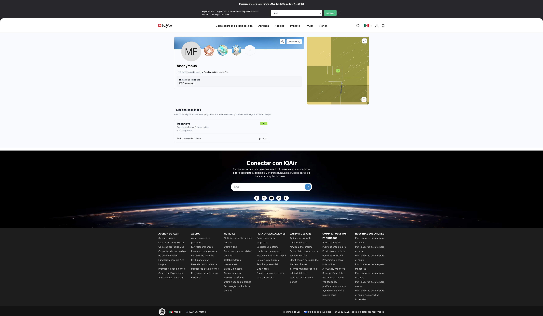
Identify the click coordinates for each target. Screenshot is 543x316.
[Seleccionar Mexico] (368, 25)
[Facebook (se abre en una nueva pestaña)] (256, 198)
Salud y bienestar (234, 268)
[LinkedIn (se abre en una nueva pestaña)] (286, 198)
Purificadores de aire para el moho (369, 249)
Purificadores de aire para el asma (369, 240)
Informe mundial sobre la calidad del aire (304, 270)
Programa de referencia (204, 273)
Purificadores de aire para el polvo (369, 275)
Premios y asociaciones (171, 268)
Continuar (330, 13)
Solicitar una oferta (268, 246)
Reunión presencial (267, 264)
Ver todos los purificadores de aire (334, 284)
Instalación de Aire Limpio (271, 255)
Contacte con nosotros (171, 242)
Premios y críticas (234, 277)
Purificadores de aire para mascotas (369, 266)
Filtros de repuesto (333, 277)
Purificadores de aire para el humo (369, 257)
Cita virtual (263, 268)
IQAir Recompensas (202, 246)
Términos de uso (292, 311)
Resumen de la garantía (204, 251)
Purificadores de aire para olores (369, 284)
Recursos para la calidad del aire (238, 253)
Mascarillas (328, 264)
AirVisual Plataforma (301, 246)
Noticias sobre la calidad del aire (238, 240)
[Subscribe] (308, 187)
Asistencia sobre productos (200, 240)
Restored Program (332, 255)
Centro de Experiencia (170, 273)
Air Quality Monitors (333, 268)
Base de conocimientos (204, 264)
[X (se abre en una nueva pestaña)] (264, 198)
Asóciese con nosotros (171, 277)
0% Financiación (200, 260)
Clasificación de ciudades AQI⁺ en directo (304, 262)
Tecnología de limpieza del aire (237, 288)
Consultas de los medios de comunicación (172, 253)
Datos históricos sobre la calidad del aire (304, 253)
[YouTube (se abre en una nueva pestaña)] (271, 198)
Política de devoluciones (205, 268)
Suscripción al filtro (333, 273)
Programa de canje (333, 260)
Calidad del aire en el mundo (301, 279)
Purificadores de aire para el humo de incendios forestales (369, 295)
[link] (358, 26)
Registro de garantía (202, 255)
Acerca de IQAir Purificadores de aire (334, 244)
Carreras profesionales (171, 246)
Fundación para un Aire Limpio (171, 262)
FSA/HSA (196, 277)
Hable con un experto (269, 251)
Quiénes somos (166, 238)
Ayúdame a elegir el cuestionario (333, 292)
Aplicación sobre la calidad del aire (300, 240)
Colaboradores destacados (232, 262)
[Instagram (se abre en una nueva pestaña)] (278, 198)
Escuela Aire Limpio (268, 260)
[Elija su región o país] (368, 25)
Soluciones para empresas (266, 240)
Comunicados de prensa (237, 281)
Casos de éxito (232, 273)
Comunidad (230, 246)
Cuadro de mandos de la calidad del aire (271, 275)
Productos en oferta (333, 251)
